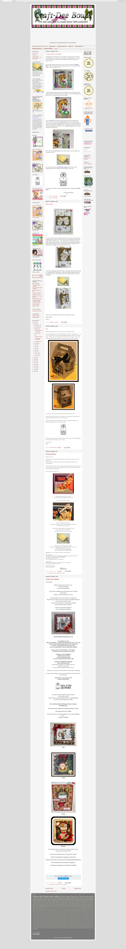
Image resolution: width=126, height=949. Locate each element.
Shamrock (51, 921)
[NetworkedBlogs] (89, 128)
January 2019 (64, 917)
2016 (35, 362)
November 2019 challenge (36, 920)
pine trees (58, 926)
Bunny (82, 909)
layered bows (76, 925)
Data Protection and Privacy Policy (39, 46)
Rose (36, 921)
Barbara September (72, 909)
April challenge (66, 899)
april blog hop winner (78, 922)
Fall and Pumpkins (38, 336)
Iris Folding (49, 917)
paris (80, 906)
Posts (87, 149)
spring (92, 906)
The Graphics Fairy (52, 905)
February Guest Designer (47, 911)
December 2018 (47, 910)
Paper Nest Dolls (69, 920)
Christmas (85, 896)
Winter (89, 905)
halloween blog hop (55, 906)
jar (73, 925)
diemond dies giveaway (45, 906)
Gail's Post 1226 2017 (65, 916)
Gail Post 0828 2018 (54, 914)
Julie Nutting (70, 917)
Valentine (80, 905)
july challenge (54, 899)
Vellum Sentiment (53, 922)
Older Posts (77, 888)
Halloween (88, 899)
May (36, 348)
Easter (58, 901)
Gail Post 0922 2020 (61, 914)
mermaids (37, 926)
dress (37, 925)
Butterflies (84, 909)
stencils (41, 927)
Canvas (37, 910)
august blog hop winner (51, 903)
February (37, 353)
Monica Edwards (77, 904)
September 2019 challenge (45, 921)
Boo (47, 328)
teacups (47, 927)
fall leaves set (62, 925)
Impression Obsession (37, 310)
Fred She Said (82, 899)
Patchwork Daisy (75, 920)
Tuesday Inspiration (65, 905)
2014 (35, 366)
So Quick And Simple (36, 292)
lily (79, 925)
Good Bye (79, 916)
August (36, 343)
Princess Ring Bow (36, 302)
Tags (80, 921)
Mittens (86, 919)
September (37, 341)
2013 (35, 367)
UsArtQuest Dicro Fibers (73, 905)
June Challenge (67, 898)
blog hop (92, 898)
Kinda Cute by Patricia (67, 900)
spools (82, 926)
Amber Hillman (40, 898)
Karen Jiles (53, 904)
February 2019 (40, 911)
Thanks (82, 921)
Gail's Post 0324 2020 (75, 915)
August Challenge (59, 898)
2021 (35, 322)
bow (66, 903)
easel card (45, 925)
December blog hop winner (37, 904)
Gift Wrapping (75, 916)
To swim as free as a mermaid (53, 54)
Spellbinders (90, 904)
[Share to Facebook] (64, 196)
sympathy (43, 927)
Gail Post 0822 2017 (41, 914)
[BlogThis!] (61, 196)
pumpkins (89, 906)
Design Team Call (46, 904)
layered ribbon (64, 906)
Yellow (61, 922)
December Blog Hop (53, 901)
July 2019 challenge (77, 917)
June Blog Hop (69, 901)
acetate (63, 922)
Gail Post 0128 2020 (75, 911)
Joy (67, 917)
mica (68, 906)
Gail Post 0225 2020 (82, 911)
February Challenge (51, 900)
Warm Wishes (49, 204)
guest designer (71, 903)
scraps (68, 926)
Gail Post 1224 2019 (61, 915)
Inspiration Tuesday (61, 573)
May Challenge (38, 899)
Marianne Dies (72, 919)
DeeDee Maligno (35, 315)
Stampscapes (73, 921)
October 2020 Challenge (37, 339)
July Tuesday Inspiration (84, 917)
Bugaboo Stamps (52, 573)
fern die (66, 925)
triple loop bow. (38, 901)
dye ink (42, 925)
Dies (81, 910)
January (37, 355)
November (37, 327)
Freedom (60, 911)
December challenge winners (72, 910)
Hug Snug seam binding (39, 917)
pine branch (55, 926)
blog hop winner (62, 903)
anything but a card (68, 922)
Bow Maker (62, 896)
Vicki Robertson (85, 905)
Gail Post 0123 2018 (68, 911)
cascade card (38, 906)
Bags (68, 909)
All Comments (89, 151)
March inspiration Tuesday (66, 919)
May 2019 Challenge (82, 919)
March (36, 351)
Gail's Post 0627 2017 (43, 916)
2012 (35, 369)
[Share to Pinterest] (65, 196)
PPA (90, 901)
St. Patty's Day (62, 921)
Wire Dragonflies (35, 283)
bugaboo (92, 905)
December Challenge (73, 899)
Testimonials (47, 905)
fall (59, 925)
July (36, 345)
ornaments (77, 906)
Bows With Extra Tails (36, 298)
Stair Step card (67, 921)
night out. (42, 926)
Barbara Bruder (35, 317)
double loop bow (51, 898)
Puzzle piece (88, 920)
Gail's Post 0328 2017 (82, 915)
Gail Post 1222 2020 (54, 915)
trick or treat (62, 927)
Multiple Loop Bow (91, 919)
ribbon (66, 926)
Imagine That (46, 917)
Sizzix (55, 921)
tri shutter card (57, 927)
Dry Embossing (89, 910)
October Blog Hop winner (84, 901)
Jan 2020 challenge (55, 917)
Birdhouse (77, 909)
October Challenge (63, 884)
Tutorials (42, 922)
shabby (71, 926)
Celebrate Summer (41, 910)
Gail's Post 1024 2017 (50, 916)
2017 (35, 361)
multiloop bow (40, 900)
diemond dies (91, 900)
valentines (60, 899)
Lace (33, 919)
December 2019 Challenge (54, 910)
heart (60, 906)
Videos (45, 903)
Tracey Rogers (35, 56)
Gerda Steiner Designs (61, 422)
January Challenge (59, 900)
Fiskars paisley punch (55, 911)
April (36, 350)
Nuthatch (53, 920)
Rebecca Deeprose (84, 904)
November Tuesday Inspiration (46, 920)
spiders (80, 926)
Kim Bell (62, 904)
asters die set (84, 922)
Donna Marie (85, 910)
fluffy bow (69, 925)
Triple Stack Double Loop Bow (36, 286)
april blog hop (73, 922)
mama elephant (86, 925)
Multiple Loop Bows (36, 294)
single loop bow (77, 903)
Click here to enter (63, 878)
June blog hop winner (76, 901)
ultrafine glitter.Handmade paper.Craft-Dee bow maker (85, 927)
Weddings (81, 900)
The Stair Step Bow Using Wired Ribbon (36, 301)
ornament (45, 926)
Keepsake (92, 917)
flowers (33, 901)
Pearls (85, 920)
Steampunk (77, 921)
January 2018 (60, 917)
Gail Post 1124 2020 (41, 915)
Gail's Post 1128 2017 (58, 916)
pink (60, 926)
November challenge (46, 899)
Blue (79, 909)
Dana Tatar (45, 898)
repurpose (63, 926)
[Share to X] (63, 196)
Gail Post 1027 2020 (53, 197)
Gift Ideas (70, 916)
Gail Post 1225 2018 (68, 915)
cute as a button (79, 896)
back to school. (89, 922)
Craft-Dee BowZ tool (46, 901)
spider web (76, 926)
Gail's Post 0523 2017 (36, 916)
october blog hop (72, 906)
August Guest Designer (63, 909)
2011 (35, 371)
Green (90, 916)
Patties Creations (81, 920)
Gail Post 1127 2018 (48, 915)
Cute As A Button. (90, 903)
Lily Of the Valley (51, 919)
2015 (35, 364)
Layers (65, 904)
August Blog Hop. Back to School (54, 909)
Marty (76, 919)
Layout (35, 919)
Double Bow (45, 900)
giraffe (72, 925)
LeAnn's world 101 (39, 919)
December (37, 325)
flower (51, 906)
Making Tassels (35, 306)
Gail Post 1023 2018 (82, 914)
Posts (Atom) (54, 891)
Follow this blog (88, 130)
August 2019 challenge (36, 909)
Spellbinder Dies (75, 334)
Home (56, 48)
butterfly (33, 906)
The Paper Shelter (40, 903)
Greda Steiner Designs (53, 884)
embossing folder (53, 925)
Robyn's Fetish (86, 898)
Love (68, 904)
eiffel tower (48, 925)
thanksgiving (50, 927)
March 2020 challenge (57, 919)
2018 (35, 359)
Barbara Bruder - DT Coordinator (36, 58)
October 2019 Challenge (62, 920)
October (37, 328)
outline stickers (50, 926)
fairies (57, 925)
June (36, 346)
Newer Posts (49, 888)
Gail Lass (34, 54)
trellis (53, 927)
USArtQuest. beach (47, 922)
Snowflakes (58, 921)
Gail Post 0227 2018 (89, 911)
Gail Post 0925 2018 (68, 914)
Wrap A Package (35, 304)
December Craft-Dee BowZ (63, 910)
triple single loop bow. (72, 927)
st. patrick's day (86, 926)
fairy (67, 903)
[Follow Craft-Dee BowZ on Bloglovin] (88, 144)
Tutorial (39, 922)
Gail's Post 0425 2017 (90, 915)
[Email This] (60, 196)
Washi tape (58, 922)
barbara (56, 896)
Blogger (70, 937)
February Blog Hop (63, 901)
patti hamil (83, 906)
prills (86, 906)
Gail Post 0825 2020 (48, 914)
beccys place (85, 900)
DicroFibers (79, 910)
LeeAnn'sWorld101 (46, 919)
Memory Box (71, 904)
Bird (41, 901)
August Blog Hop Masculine (44, 909)
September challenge (75, 900)
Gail (50, 904)
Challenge (72, 898)
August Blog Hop (84, 903)
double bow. (34, 925)
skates (74, 926)
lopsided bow (82, 925)
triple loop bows (66, 927)
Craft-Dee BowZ (37, 896)
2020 (35, 323)
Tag (38, 905)
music (40, 926)
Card (33, 899)
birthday (57, 903)
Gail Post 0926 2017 (75, 914)
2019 (35, 357)
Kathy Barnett (35, 53)
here (76, 698)
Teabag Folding (41, 905)
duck (39, 925)
